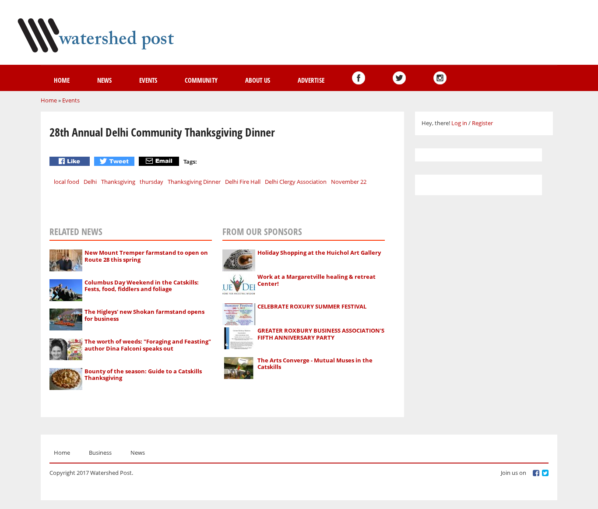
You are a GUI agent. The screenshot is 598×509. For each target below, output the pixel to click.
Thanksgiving (118, 182)
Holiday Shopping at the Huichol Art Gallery (319, 252)
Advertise (311, 80)
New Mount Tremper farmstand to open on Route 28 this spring (146, 256)
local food (66, 182)
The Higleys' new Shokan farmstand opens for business (144, 315)
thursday (151, 182)
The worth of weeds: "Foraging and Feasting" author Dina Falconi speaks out (147, 344)
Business (100, 452)
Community (201, 80)
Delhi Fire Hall (242, 182)
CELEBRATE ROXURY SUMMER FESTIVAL (311, 306)
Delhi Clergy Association (296, 182)
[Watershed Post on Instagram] (440, 78)
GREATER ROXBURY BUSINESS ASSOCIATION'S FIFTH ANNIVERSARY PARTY (320, 333)
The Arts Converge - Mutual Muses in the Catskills (315, 363)
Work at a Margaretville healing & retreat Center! (316, 280)
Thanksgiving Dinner (194, 182)
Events (148, 80)
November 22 (348, 182)
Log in (459, 123)
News (104, 80)
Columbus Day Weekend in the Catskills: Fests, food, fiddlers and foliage (141, 285)
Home (62, 80)
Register (482, 123)
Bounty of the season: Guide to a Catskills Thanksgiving (143, 374)
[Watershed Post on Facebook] (358, 78)
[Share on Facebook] (70, 161)
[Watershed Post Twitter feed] (399, 78)
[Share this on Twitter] (115, 161)
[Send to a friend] (160, 161)
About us (257, 80)
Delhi (90, 182)
